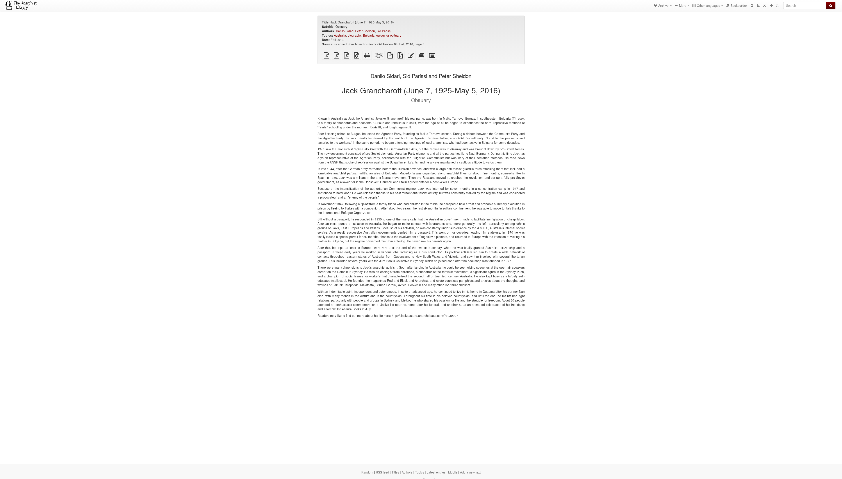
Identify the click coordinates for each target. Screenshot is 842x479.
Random (367, 472)
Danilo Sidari (344, 31)
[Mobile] (751, 5)
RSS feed (382, 472)
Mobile (452, 472)
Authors (407, 472)
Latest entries (436, 472)
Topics (419, 472)
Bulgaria (369, 35)
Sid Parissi (384, 31)
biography (354, 35)
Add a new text (470, 472)
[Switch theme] (777, 5)
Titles (395, 472)
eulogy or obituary (388, 35)
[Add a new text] (771, 5)
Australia (340, 35)
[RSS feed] (758, 5)
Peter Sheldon (365, 31)
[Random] (765, 5)
